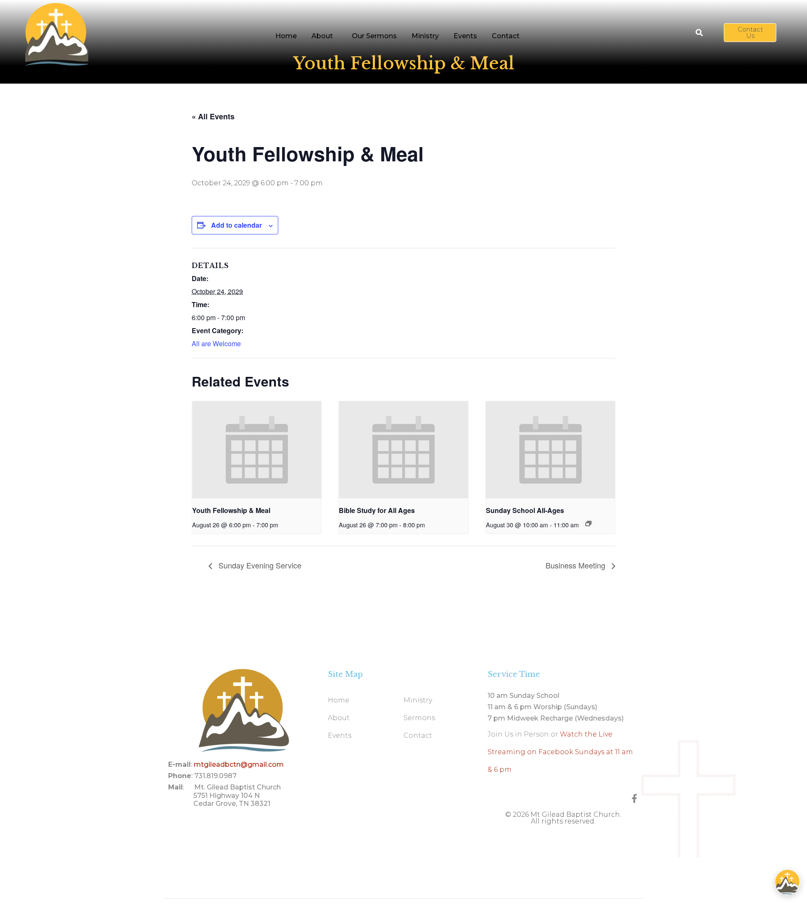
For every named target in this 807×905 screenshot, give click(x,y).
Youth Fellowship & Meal (231, 510)
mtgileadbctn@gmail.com (239, 764)
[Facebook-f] (634, 798)
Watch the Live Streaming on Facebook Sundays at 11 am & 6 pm (560, 751)
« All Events (213, 116)
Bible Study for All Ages (377, 510)
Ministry (425, 36)
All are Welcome (216, 343)
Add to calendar (236, 225)
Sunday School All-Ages (525, 510)
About (322, 36)
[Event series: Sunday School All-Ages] (588, 523)
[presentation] (256, 449)
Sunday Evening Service (258, 565)
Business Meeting (576, 565)
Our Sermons (374, 36)
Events (465, 36)
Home (286, 36)
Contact (506, 36)
